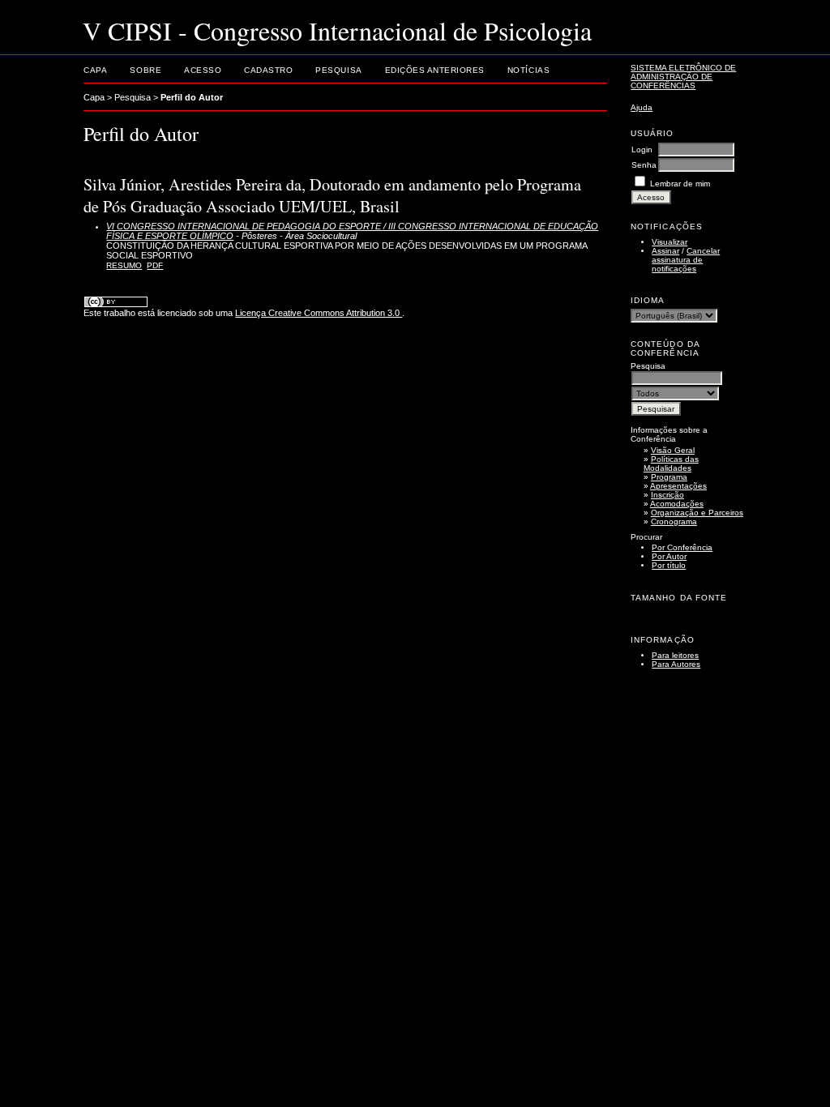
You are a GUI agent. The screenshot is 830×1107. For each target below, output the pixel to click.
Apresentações (678, 485)
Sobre (145, 70)
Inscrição (667, 494)
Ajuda (641, 107)
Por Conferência (682, 547)
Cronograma (674, 521)
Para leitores (675, 655)
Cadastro (268, 70)
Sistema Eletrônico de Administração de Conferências (683, 76)
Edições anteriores (435, 70)
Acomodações (677, 503)
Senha (644, 164)
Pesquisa (338, 70)
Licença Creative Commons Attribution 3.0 (318, 313)
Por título (669, 565)
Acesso (202, 70)
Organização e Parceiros (697, 512)
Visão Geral (673, 450)
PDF (155, 265)
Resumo (124, 265)
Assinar (665, 250)
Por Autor (669, 556)
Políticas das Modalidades (671, 463)
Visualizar (669, 241)
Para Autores (676, 664)
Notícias (528, 70)
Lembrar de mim (680, 183)
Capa (95, 70)
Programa (669, 476)
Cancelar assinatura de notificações (686, 259)
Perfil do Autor (191, 97)
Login (641, 149)
